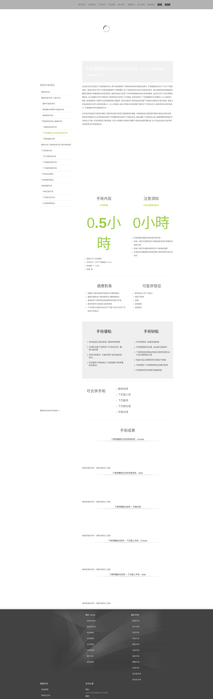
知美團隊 (90, 633)
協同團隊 (90, 638)
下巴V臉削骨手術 (49, 156)
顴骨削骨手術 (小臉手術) (51, 98)
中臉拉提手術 (48, 191)
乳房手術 (135, 633)
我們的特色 (91, 627)
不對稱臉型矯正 (47, 180)
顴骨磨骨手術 (48, 115)
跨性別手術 (136, 680)
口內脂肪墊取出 (49, 203)
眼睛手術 (135, 621)
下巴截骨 (123, 400)
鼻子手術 (135, 627)
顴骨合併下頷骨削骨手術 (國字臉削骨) (56, 145)
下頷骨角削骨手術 (50, 127)
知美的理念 (91, 621)
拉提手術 (135, 650)
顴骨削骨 (123, 388)
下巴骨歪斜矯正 (47, 174)
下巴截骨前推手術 (50, 162)
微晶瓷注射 (45, 695)
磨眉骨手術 (45, 92)
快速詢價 (90, 650)
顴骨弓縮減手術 (49, 104)
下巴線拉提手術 (49, 197)
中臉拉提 (123, 411)
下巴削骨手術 (46, 151)
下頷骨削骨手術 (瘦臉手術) (51, 121)
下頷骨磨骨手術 (49, 139)
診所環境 (90, 644)
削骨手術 (135, 638)
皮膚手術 (135, 668)
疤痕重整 (44, 689)
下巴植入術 (124, 394)
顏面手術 (135, 644)
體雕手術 (135, 662)
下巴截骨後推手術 (50, 168)
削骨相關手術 (46, 186)
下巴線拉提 (124, 406)
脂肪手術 (135, 656)
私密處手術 (136, 674)
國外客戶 (90, 656)
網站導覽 (90, 662)
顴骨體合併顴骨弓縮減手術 (53, 109)
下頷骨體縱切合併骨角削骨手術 (55, 133)
